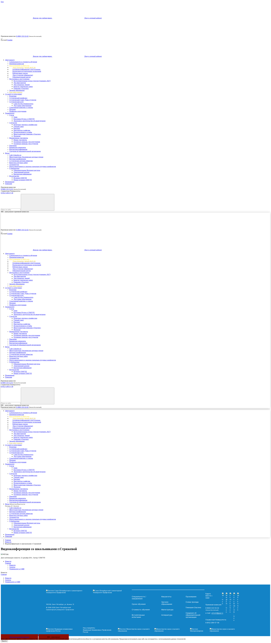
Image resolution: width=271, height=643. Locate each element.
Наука (7, 153)
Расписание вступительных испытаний (26, 71)
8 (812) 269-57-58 (7, 193)
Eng (2, 2)
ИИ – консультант (53, 637)
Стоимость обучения (141, 610)
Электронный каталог (22, 172)
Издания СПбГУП (20, 178)
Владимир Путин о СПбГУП (24, 119)
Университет (9, 113)
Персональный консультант (19, 637)
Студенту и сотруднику (13, 94)
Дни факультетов (20, 83)
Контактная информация (18, 149)
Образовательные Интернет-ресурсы (27, 170)
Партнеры (13, 145)
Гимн (15, 117)
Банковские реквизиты (17, 147)
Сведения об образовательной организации (25, 151)
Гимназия (8, 184)
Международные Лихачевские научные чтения (26, 157)
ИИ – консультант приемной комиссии (15, 212)
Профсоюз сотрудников (17, 111)
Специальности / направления (139, 598)
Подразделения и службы (23, 132)
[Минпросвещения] (214, 630)
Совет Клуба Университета (23, 104)
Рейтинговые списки (20, 73)
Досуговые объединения (22, 105)
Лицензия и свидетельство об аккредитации (30, 121)
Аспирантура (14, 164)
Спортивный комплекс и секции (21, 107)
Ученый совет (19, 126)
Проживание (9, 182)
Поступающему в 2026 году (19, 66)
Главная (8, 540)
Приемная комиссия (16, 64)
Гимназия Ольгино (193, 607)
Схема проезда (192, 602)
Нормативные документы (18, 138)
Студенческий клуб (16, 102)
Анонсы (12, 567)
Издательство (14, 176)
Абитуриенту (10, 60)
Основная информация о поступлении (26, 69)
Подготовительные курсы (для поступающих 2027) (32, 81)
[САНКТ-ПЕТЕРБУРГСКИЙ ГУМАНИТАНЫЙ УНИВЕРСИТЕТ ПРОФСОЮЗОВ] (88, 592)
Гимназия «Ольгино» (21, 88)
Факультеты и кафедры (22, 130)
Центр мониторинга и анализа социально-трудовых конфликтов (32, 166)
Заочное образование (17, 90)
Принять (4, 641)
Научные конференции (17, 159)
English (9, 40)
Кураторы (12, 96)
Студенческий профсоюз (18, 98)
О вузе (11, 115)
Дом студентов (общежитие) (22, 75)
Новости (8, 542)
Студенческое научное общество (21, 161)
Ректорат (17, 128)
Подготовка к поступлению (19, 79)
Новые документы (20, 140)
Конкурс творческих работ (23, 86)
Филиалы (17, 136)
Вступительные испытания (138, 616)
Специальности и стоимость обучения (23, 62)
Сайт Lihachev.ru (15, 155)
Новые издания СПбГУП (23, 180)
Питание (12, 109)
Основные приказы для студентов (26, 144)
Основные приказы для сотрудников (27, 142)
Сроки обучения (139, 604)
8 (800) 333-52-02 (22, 36)
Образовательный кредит (21, 77)
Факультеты (166, 597)
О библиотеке (14, 168)
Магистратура (167, 610)
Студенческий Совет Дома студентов (22, 100)
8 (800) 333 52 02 (7, 189)
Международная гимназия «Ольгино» (27, 134)
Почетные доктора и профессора (25, 125)
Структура (13, 123)
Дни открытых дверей (22, 85)
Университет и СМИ (16, 569)
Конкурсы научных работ (18, 163)
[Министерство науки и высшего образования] (151, 630)
